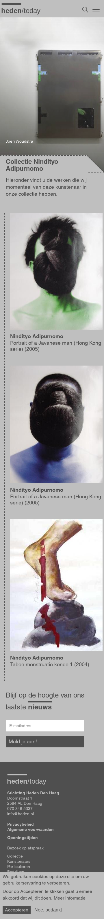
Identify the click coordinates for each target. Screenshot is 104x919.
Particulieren (18, 866)
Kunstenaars (18, 861)
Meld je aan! (23, 741)
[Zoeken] (85, 9)
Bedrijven (15, 871)
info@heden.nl (20, 813)
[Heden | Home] (23, 10)
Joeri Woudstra (19, 141)
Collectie (15, 856)
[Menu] (96, 9)
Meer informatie (70, 898)
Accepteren (16, 910)
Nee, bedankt (48, 909)
